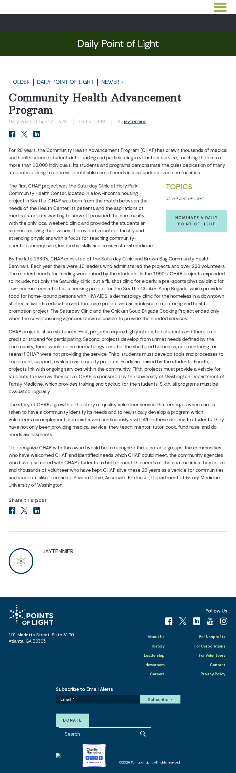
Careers (157, 674)
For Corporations (209, 646)
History (158, 646)
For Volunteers (212, 655)
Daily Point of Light (65, 82)
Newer (110, 82)
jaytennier (135, 121)
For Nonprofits (212, 636)
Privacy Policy (213, 674)
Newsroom (155, 664)
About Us (156, 636)
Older (21, 82)
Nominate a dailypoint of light (196, 221)
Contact (217, 664)
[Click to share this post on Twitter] (25, 134)
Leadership (154, 655)
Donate (72, 720)
